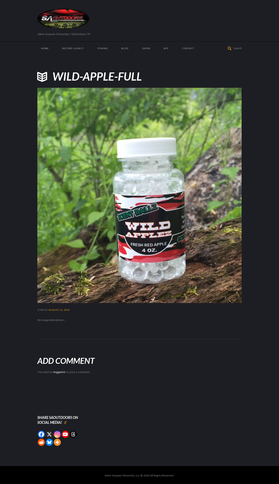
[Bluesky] (49, 442)
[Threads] (73, 434)
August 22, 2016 (59, 310)
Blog (124, 49)
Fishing (102, 49)
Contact (188, 49)
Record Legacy (73, 49)
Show (146, 49)
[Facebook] (41, 434)
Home (45, 49)
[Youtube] (65, 434)
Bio (166, 49)
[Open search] (229, 48)
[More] (57, 442)
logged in (59, 372)
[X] (49, 434)
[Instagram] (57, 434)
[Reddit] (41, 442)
